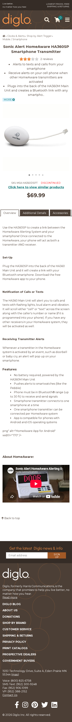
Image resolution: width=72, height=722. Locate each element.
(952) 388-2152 (17, 691)
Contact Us (10, 695)
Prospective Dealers (19, 654)
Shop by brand (14, 623)
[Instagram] (25, 705)
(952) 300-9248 (26, 684)
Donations (11, 616)
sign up (57, 556)
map (15, 674)
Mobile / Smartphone (15, 39)
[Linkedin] (54, 705)
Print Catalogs (15, 648)
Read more (10, 597)
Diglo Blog (12, 604)
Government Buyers (19, 660)
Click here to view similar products (36, 187)
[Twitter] (44, 705)
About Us (10, 610)
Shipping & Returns (18, 635)
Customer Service (17, 629)
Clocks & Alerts (16, 36)
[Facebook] (17, 705)
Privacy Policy (14, 641)
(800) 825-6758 (21, 680)
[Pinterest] (34, 705)
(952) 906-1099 (18, 688)
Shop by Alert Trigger (39, 36)
